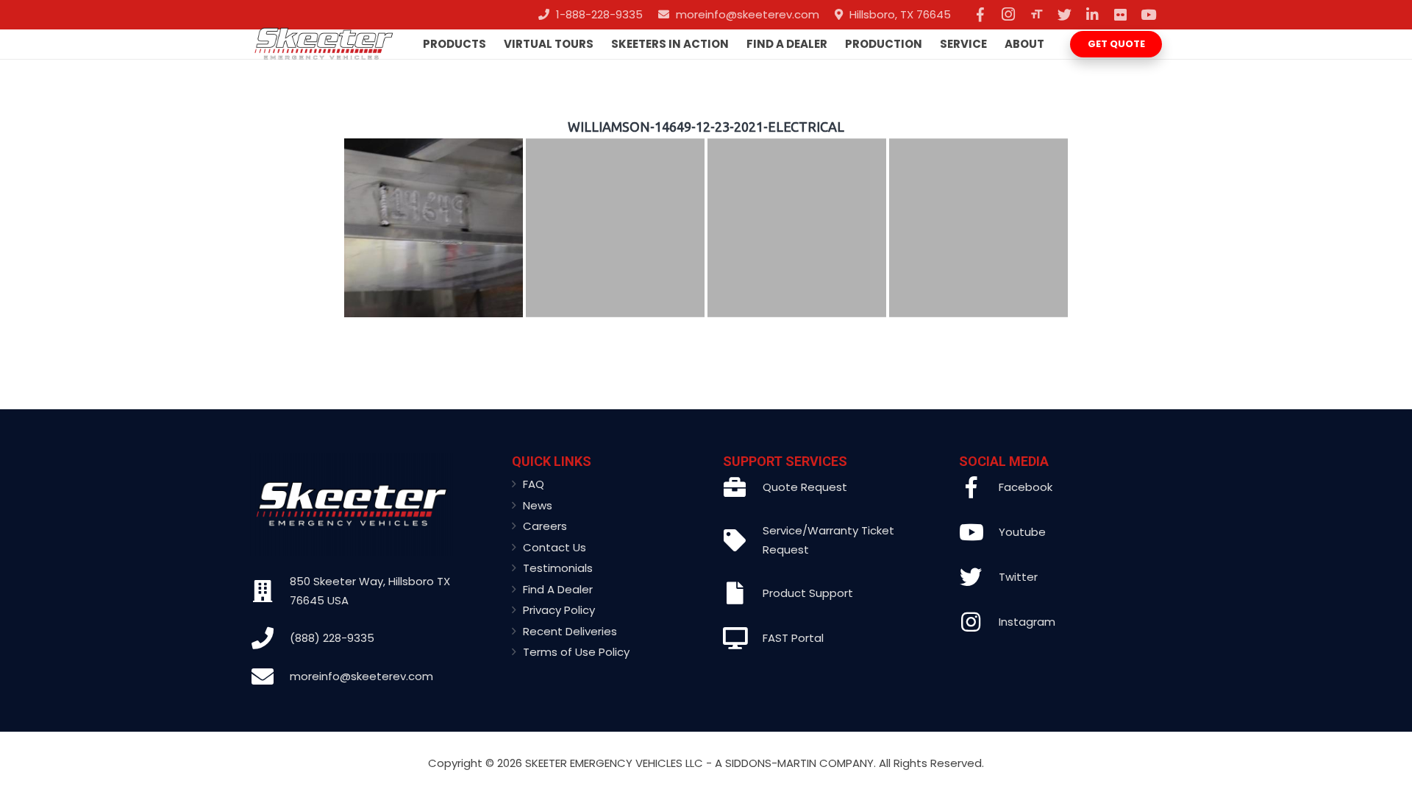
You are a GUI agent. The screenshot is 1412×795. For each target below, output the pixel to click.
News (537, 505)
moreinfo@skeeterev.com (361, 676)
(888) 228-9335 (332, 638)
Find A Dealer (558, 589)
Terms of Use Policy (576, 652)
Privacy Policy (559, 610)
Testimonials (558, 568)
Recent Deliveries (570, 631)
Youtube (1022, 532)
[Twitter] (1064, 15)
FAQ (533, 484)
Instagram (1027, 621)
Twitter (1018, 576)
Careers (545, 526)
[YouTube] (1148, 15)
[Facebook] (980, 15)
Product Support (808, 593)
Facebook (1025, 487)
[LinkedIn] (1092, 15)
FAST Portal (793, 638)
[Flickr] (1120, 15)
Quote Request (805, 487)
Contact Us (554, 547)
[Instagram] (1008, 15)
